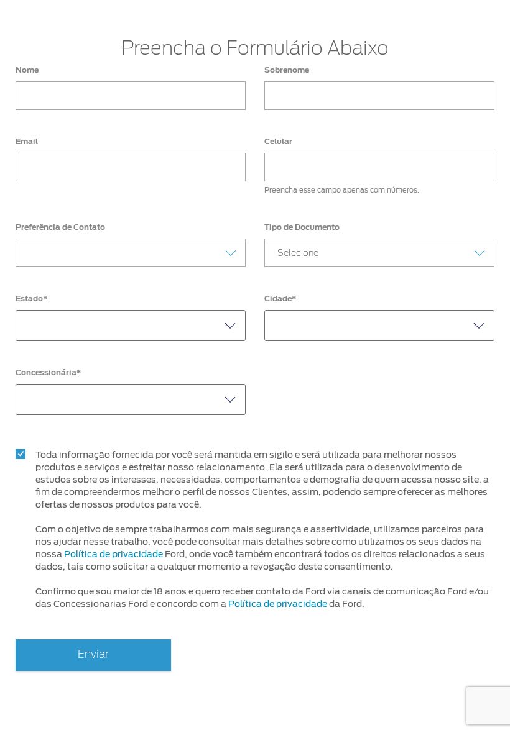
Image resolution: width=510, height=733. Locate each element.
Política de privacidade (113, 554)
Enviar (93, 654)
